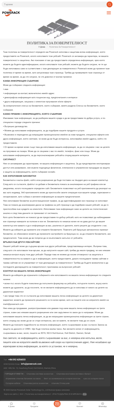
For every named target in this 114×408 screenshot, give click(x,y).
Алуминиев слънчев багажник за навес (23, 378)
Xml (21, 394)
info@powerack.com (31, 364)
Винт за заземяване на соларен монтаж (62, 378)
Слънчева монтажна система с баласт (73, 374)
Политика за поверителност (38, 394)
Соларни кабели (13, 383)
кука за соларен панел (93, 378)
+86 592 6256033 (17, 359)
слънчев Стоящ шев (60, 383)
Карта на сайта (11, 394)
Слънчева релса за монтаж (35, 383)
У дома (41, 47)
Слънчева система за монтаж (40, 374)
